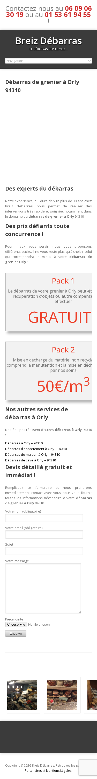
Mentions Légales (58, 770)
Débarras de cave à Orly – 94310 (30, 460)
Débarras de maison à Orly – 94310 (32, 454)
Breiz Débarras (48, 40)
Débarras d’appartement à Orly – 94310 (36, 448)
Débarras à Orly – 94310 (24, 443)
